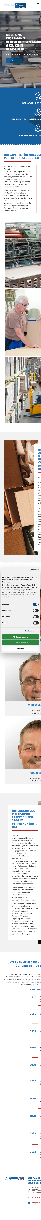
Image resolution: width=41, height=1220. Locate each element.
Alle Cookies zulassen (20, 637)
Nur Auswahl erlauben (20, 643)
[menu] (38, 4)
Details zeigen (30, 631)
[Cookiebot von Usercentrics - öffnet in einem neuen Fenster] (30, 570)
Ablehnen (20, 648)
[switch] (36, 610)
